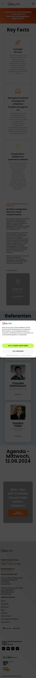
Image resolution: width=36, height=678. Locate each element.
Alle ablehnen (18, 351)
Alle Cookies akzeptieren (18, 346)
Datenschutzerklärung (13, 355)
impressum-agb (26, 355)
